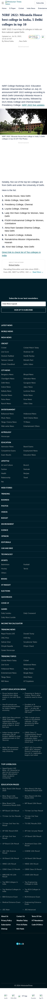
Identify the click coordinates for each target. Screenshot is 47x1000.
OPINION (5, 536)
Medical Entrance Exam (11, 902)
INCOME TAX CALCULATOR (12, 623)
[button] (2, 3)
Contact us (21, 916)
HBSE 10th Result (31, 864)
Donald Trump (29, 634)
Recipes (26, 473)
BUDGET (4, 518)
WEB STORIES (6, 488)
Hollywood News (30, 414)
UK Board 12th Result (10, 858)
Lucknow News (29, 391)
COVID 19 (5, 603)
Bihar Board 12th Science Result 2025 (10, 797)
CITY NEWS (5, 370)
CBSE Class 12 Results (11, 869)
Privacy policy (6, 920)
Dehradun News (30, 379)
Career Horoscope (8, 650)
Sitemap (4, 929)
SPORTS (4, 560)
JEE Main (6, 910)
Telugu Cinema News (9, 422)
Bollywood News (7, 414)
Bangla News (28, 673)
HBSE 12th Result (9, 864)
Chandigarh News (7, 379)
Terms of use (36, 916)
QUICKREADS (6, 597)
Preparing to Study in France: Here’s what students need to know (33, 695)
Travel (26, 478)
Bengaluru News (7, 374)
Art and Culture (7, 465)
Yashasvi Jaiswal (7, 360)
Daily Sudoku (6, 613)
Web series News (7, 426)
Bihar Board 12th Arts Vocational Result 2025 (33, 789)
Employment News (31, 451)
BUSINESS (5, 500)
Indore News (6, 387)
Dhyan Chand (29, 646)
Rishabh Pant (28, 360)
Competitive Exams (8, 451)
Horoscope (5, 436)
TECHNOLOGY (7, 554)
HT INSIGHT (6, 585)
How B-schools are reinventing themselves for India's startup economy (11, 707)
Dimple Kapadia (7, 646)
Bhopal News (28, 374)
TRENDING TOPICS (8, 656)
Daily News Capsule (9, 304)
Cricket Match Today (31, 348)
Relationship (5, 478)
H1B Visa (27, 638)
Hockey (4, 569)
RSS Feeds (20, 929)
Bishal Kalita (14, 265)
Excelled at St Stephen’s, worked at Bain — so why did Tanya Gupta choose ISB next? (33, 708)
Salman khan (6, 642)
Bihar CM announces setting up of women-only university (10, 749)
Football (26, 564)
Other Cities (28, 404)
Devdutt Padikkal (7, 356)
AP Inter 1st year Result (34, 831)
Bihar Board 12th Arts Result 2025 (33, 797)
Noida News (28, 395)
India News (31, 8)
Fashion (4, 469)
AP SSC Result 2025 (10, 831)
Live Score (5, 352)
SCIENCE (4, 530)
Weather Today (22, 920)
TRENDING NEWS (8, 629)
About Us (4, 916)
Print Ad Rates (22, 925)
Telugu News (6, 677)
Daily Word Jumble (8, 617)
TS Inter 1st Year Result (34, 811)
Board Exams (28, 447)
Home (4, 8)
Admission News (7, 447)
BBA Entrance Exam (10, 897)
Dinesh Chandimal (8, 364)
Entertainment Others (32, 426)
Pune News (28, 399)
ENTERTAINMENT (8, 410)
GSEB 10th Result (31, 875)
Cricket (21, 8)
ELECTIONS (5, 591)
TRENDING (5, 494)
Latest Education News (13, 689)
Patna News (5, 399)
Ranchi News (6, 404)
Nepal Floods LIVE (8, 634)
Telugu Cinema (29, 669)
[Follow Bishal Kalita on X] (17, 41)
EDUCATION (6, 442)
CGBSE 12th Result (32, 851)
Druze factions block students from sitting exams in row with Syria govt (11, 696)
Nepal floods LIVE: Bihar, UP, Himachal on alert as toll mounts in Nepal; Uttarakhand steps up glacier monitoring (11, 773)
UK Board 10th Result (33, 858)
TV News (27, 422)
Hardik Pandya (29, 356)
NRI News (5, 681)
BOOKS (4, 579)
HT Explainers (29, 681)
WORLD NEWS (7, 331)
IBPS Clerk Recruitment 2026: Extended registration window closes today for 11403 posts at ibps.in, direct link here (11, 722)
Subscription (6, 925)
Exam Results (6, 455)
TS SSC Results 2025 (33, 823)
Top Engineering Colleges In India (31, 883)
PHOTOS (4, 506)
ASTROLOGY (6, 432)
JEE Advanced (30, 910)
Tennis (26, 569)
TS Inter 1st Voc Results (11, 816)
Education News (30, 455)
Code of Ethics (37, 925)
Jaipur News (28, 387)
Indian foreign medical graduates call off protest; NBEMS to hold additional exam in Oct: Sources (11, 736)
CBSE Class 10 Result (33, 869)
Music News (5, 418)
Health (3, 473)
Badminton (5, 564)
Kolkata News (6, 391)
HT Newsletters (37, 920)
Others (3, 573)
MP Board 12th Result (10, 811)
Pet (2, 482)
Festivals (27, 469)
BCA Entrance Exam (32, 897)
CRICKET (4, 343)
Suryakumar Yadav (30, 642)
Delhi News (5, 383)
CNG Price (5, 638)
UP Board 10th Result (33, 836)
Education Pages (10, 785)
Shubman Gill (28, 352)
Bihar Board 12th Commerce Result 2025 (11, 804)
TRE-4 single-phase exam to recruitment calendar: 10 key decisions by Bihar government (32, 721)
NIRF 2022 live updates (33, 105)
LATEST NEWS (6, 325)
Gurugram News (30, 383)
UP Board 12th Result (10, 844)
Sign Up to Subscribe (23, 310)
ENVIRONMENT (7, 524)
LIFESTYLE (5, 461)
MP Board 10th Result (33, 803)
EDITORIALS (6, 542)
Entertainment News (9, 673)
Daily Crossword (30, 613)
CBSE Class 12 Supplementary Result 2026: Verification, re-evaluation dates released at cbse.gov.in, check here (34, 737)
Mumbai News (6, 395)
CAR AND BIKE (7, 548)
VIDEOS (4, 512)
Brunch (26, 465)
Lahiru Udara (28, 364)
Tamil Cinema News (31, 418)
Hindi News (28, 677)
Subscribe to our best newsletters (23, 298)
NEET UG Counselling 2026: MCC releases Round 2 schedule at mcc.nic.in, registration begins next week (33, 751)
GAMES (4, 609)
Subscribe (40, 3)
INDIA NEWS (6, 337)
